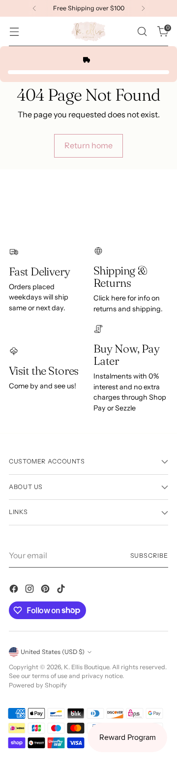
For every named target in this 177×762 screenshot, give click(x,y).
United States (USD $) (53, 651)
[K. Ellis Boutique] (88, 31)
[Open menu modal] (14, 32)
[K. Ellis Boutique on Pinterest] (46, 590)
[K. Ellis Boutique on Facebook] (15, 590)
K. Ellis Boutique (86, 667)
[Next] (143, 8)
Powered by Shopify (38, 685)
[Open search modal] (142, 32)
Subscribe (149, 555)
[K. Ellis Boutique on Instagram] (30, 590)
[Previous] (34, 8)
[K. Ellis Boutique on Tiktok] (62, 590)
